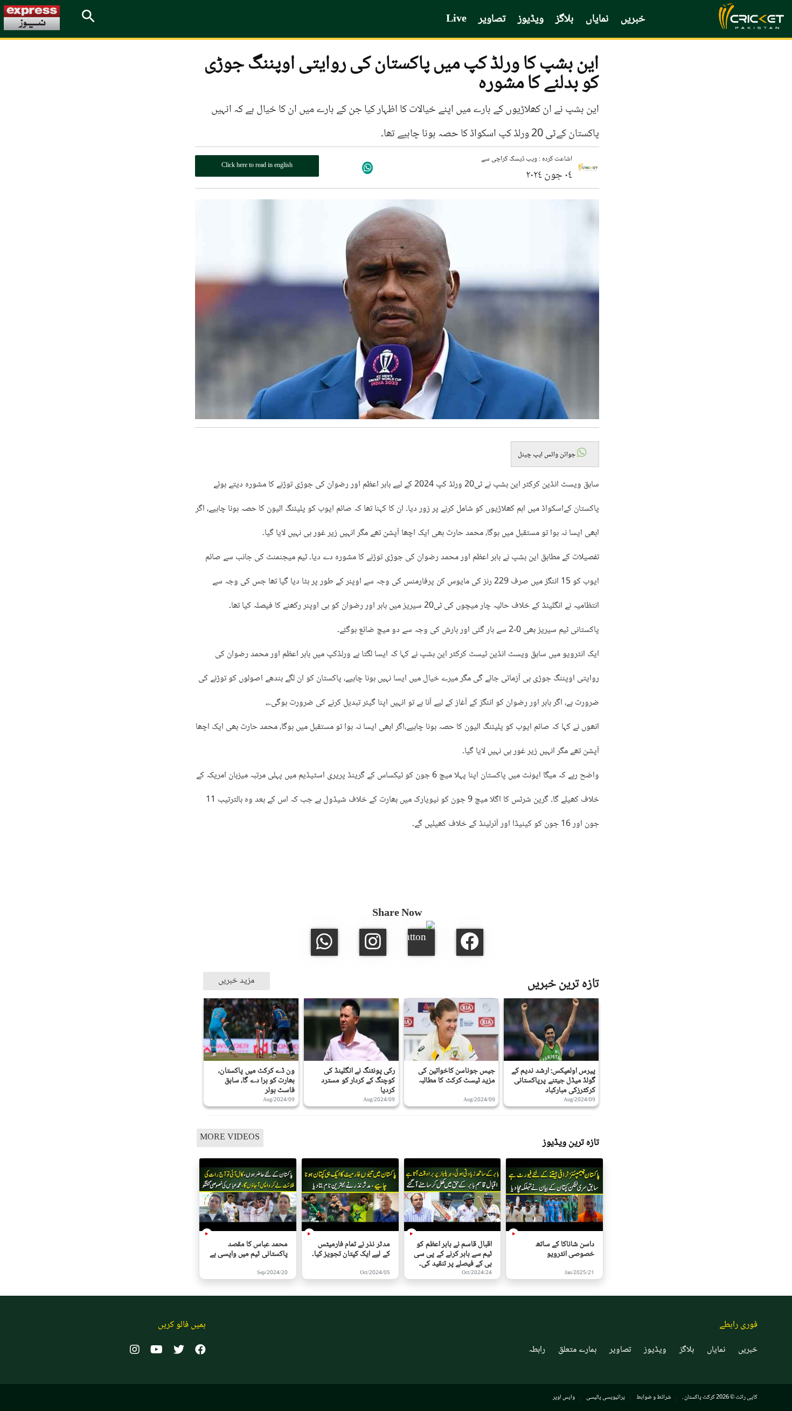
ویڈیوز (531, 19)
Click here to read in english (257, 165)
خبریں (633, 19)
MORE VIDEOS (230, 1137)
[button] (555, 454)
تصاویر (492, 19)
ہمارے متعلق (577, 1350)
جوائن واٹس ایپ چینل (547, 455)
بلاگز (564, 19)
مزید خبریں (236, 981)
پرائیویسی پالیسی (605, 1397)
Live (456, 19)
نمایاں (597, 19)
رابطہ (537, 1350)
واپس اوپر (564, 1397)
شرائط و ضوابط (653, 1397)
